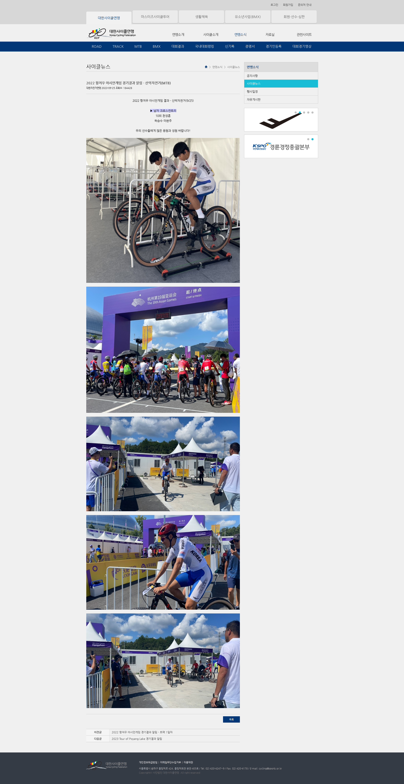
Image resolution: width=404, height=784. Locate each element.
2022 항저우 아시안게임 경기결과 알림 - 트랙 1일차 (142, 732)
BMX (157, 46)
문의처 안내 (304, 4)
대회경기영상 (301, 46)
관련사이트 (304, 35)
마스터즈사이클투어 (155, 17)
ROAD (97, 46)
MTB (138, 46)
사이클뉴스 (253, 83)
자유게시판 (253, 99)
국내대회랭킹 (204, 46)
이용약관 (188, 762)
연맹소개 (178, 35)
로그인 (274, 4)
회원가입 (288, 4)
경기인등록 (274, 46)
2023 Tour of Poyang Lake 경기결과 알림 (137, 738)
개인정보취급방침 (148, 762)
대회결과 (177, 46)
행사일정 (252, 91)
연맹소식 (240, 35)
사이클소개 (210, 35)
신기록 (229, 46)
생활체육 (201, 17)
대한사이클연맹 (109, 18)
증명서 (250, 46)
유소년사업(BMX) (248, 17)
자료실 (270, 35)
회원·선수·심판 (294, 17)
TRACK (118, 46)
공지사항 (252, 75)
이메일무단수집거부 (170, 762)
